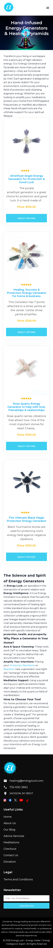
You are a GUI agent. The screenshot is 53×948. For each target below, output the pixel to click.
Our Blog (9, 829)
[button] (47, 8)
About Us (10, 823)
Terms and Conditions (18, 879)
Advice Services (14, 836)
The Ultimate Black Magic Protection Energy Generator (26, 519)
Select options (26, 218)
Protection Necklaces (22, 665)
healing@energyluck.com (24, 780)
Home (8, 816)
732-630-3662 (18, 787)
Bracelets (9, 669)
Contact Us (11, 855)
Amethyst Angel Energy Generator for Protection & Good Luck (26, 179)
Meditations (11, 842)
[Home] (9, 7)
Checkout (10, 848)
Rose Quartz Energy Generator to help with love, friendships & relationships (26, 407)
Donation (10, 861)
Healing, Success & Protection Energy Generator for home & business (26, 293)
